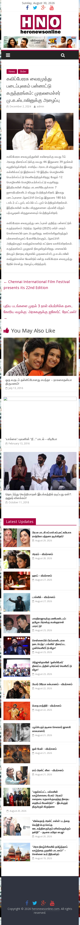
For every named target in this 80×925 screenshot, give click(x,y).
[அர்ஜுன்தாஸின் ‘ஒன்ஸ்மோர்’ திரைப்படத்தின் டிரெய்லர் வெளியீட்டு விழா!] (16, 660)
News (12, 71)
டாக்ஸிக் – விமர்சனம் (43, 597)
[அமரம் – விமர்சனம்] (16, 552)
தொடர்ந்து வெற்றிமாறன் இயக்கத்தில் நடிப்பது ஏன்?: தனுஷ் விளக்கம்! (38, 496)
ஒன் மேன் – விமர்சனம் (44, 749)
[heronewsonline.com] (40, 16)
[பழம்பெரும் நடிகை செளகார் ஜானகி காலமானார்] (16, 725)
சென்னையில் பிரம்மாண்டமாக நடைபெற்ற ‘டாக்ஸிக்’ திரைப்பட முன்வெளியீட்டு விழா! (49, 644)
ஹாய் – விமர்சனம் (42, 575)
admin (40, 106)
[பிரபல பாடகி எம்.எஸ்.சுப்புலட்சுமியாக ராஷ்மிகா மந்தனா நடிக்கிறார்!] (16, 531)
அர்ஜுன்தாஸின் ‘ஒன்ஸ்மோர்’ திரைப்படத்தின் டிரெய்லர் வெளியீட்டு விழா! (52, 665)
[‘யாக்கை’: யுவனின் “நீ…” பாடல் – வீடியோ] (40, 399)
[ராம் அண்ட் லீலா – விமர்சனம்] (16, 768)
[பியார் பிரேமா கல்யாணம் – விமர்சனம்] (16, 682)
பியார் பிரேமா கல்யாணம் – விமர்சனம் (52, 684)
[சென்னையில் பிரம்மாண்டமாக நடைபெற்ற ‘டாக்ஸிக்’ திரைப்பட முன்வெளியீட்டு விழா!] (16, 639)
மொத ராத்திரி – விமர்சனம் (46, 705)
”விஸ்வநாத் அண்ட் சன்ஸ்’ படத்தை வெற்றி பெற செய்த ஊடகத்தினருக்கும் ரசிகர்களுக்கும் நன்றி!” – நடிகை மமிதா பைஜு (51, 826)
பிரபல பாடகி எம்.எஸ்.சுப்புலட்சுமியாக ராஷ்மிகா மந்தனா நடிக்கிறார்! (51, 534)
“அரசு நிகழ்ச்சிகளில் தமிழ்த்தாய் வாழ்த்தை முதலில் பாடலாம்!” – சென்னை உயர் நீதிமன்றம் (50, 850)
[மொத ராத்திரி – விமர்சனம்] (16, 704)
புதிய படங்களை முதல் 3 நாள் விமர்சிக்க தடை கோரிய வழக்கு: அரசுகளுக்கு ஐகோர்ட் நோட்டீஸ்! (39, 311)
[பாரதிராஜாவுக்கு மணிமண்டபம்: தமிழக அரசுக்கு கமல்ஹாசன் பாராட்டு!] (16, 617)
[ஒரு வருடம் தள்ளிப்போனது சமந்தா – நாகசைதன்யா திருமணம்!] (40, 340)
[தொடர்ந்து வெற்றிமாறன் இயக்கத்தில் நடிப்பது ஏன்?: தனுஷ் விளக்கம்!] (40, 454)
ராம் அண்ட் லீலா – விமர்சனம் (48, 770)
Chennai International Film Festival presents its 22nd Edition (36, 284)
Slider (23, 71)
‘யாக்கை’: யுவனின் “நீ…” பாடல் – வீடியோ (31, 439)
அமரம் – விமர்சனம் (42, 554)
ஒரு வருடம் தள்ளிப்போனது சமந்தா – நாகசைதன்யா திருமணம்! (39, 382)
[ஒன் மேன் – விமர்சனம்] (16, 747)
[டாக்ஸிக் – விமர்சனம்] (16, 595)
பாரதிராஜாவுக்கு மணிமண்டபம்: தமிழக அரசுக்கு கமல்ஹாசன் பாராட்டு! (49, 622)
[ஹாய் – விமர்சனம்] (16, 574)
